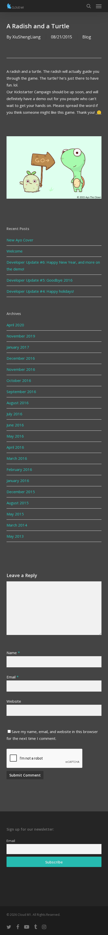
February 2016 (19, 469)
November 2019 (21, 335)
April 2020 (15, 324)
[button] (98, 6)
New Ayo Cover (20, 239)
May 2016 (15, 436)
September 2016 (21, 391)
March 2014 (17, 525)
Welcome (15, 251)
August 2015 (18, 502)
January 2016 (18, 480)
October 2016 (19, 380)
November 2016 (21, 369)
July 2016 (14, 413)
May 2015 (15, 513)
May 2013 (15, 536)
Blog (86, 37)
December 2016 (21, 358)
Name (13, 652)
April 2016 (15, 447)
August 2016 (18, 402)
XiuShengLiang (26, 37)
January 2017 (18, 347)
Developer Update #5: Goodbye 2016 (40, 280)
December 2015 (21, 491)
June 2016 (15, 424)
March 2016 (17, 458)
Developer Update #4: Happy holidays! (40, 291)
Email (13, 676)
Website (14, 701)
